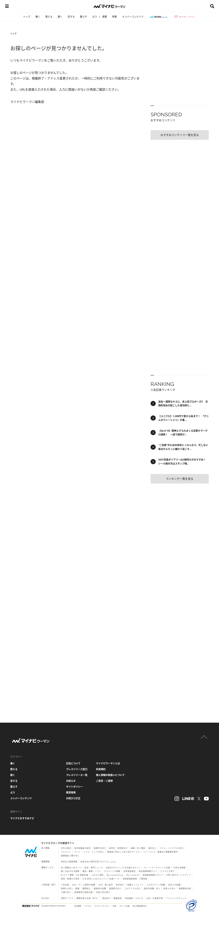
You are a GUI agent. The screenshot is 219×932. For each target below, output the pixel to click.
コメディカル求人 (133, 888)
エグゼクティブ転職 (156, 884)
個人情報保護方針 (139, 906)
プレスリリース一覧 (76, 775)
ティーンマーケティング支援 (157, 867)
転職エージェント (135, 884)
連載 (104, 16)
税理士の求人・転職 (70, 888)
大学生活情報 (179, 867)
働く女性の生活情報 (70, 871)
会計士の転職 (174, 884)
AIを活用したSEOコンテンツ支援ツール (101, 878)
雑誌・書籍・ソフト (91, 871)
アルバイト (66, 852)
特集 (114, 16)
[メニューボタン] (6, 6)
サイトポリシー (74, 786)
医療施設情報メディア (153, 875)
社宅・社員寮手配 (154, 898)
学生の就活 (66, 848)
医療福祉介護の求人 (70, 855)
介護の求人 (66, 892)
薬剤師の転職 (100, 888)
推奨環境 (71, 792)
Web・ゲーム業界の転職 (83, 884)
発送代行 (106, 898)
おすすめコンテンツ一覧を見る (179, 135)
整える (49, 16)
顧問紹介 (86, 888)
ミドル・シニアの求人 (93, 852)
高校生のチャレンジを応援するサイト (123, 867)
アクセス (87, 906)
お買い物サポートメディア (178, 875)
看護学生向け (100, 848)
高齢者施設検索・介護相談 (135, 878)
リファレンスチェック (176, 898)
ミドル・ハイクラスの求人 (171, 848)
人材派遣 (65, 884)
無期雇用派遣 (185, 888)
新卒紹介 (120, 884)
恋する (71, 16)
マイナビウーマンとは (108, 763)
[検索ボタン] (212, 6)
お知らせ (71, 780)
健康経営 (118, 898)
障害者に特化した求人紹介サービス (123, 852)
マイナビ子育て (167, 871)
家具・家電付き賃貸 (70, 878)
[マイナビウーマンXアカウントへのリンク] (199, 798)
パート (77, 852)
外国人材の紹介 (103, 892)
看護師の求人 (115, 888)
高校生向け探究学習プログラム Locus (98, 861)
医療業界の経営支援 (83, 892)
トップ (26, 16)
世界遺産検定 (129, 871)
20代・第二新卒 (105, 884)
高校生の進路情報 (69, 861)
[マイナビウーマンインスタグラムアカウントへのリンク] (177, 798)
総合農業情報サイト (148, 871)
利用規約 (101, 769)
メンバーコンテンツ (133, 16)
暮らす (83, 16)
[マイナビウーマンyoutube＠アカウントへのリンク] (206, 798)
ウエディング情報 (112, 871)
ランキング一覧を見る (179, 479)
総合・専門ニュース (94, 867)
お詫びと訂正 (73, 798)
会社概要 (77, 906)
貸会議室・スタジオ (134, 898)
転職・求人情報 (138, 848)
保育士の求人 (169, 888)
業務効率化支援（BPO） (87, 898)
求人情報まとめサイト (71, 867)
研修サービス (67, 898)
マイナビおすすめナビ (22, 818)
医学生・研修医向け (118, 848)
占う (94, 16)
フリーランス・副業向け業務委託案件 (160, 852)
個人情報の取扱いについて (110, 775)
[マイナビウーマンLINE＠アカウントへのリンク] (188, 798)
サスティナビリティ (102, 906)
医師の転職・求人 (152, 888)
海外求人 (152, 848)
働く (37, 16)
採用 (114, 906)
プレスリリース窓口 (76, 769)
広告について (73, 763)
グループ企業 (124, 906)
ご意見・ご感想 (104, 780)
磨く (60, 16)
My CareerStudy (115, 875)
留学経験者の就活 (82, 848)
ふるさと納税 (97, 875)
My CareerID (133, 875)
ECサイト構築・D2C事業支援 (74, 875)
